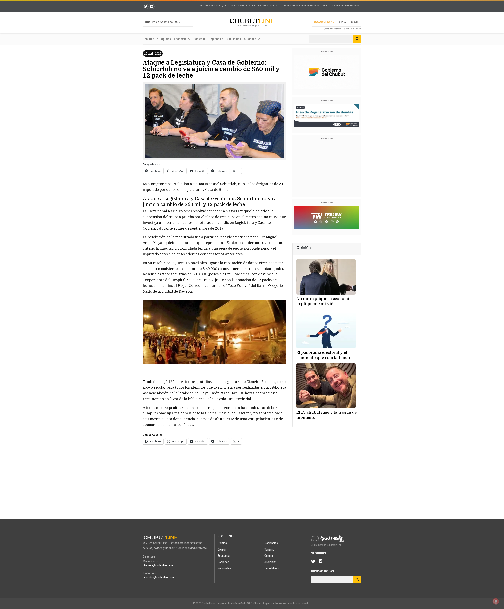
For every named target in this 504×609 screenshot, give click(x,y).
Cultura (268, 556)
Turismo (269, 549)
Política (222, 543)
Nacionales (233, 39)
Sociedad (200, 39)
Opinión (166, 39)
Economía (224, 556)
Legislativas (271, 568)
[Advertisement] (214, 482)
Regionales (216, 39)
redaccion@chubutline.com (342, 6)
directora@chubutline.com (302, 6)
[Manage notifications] (496, 601)
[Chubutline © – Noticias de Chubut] (252, 23)
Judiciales (270, 562)
